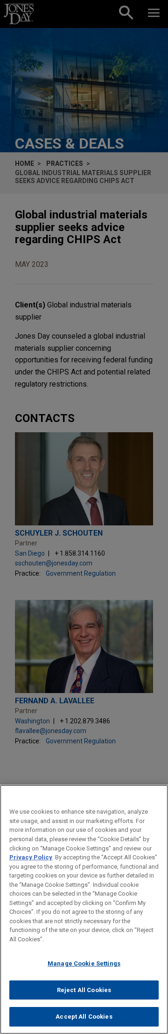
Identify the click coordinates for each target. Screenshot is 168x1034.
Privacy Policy (30, 857)
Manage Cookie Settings (84, 963)
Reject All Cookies (84, 989)
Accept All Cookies (84, 1016)
